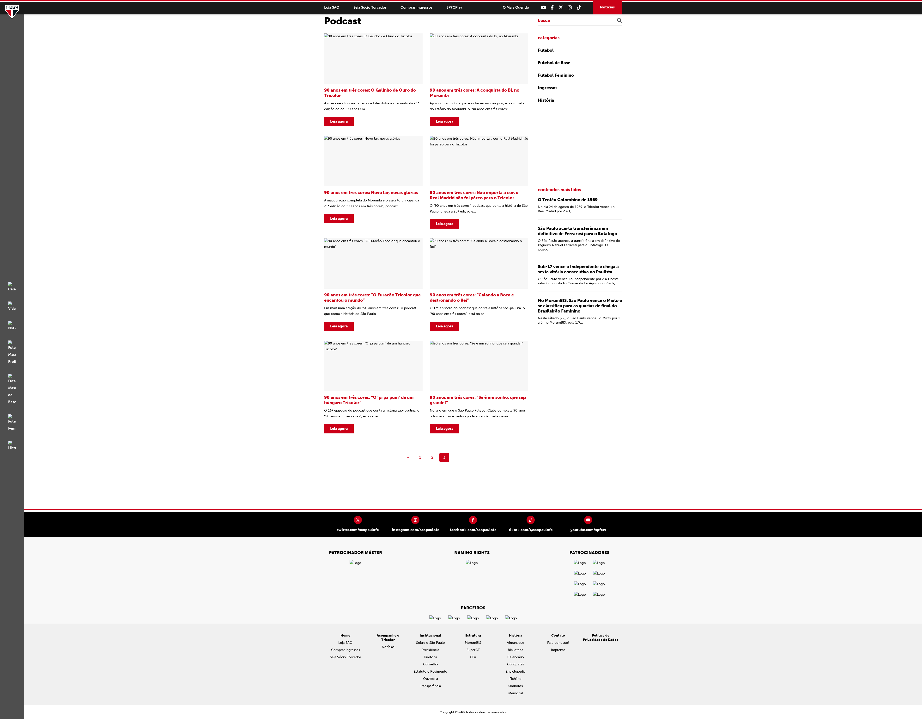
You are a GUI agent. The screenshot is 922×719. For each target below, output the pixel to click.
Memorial (515, 693)
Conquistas (515, 664)
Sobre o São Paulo (430, 643)
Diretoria (430, 657)
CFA (473, 657)
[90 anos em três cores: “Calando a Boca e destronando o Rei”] (479, 284)
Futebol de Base (554, 62)
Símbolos (515, 686)
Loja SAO (331, 7)
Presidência (430, 650)
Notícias (607, 7)
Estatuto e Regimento (430, 671)
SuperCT (473, 650)
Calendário (515, 657)
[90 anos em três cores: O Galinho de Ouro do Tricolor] (373, 79)
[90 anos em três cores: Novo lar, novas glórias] (373, 182)
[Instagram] (570, 7)
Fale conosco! (558, 643)
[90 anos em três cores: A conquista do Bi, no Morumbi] (479, 79)
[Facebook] (552, 7)
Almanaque (515, 643)
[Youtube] (543, 7)
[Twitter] (560, 7)
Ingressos (547, 87)
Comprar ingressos (416, 7)
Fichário (516, 679)
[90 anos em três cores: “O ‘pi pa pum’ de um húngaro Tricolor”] (373, 387)
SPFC (12, 12)
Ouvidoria (430, 679)
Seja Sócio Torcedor (369, 7)
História (546, 100)
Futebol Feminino (556, 75)
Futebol (546, 50)
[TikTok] (579, 7)
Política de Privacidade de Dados (600, 637)
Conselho (430, 664)
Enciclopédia (515, 671)
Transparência (430, 686)
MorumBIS (473, 643)
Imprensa (558, 650)
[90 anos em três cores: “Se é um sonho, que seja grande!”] (479, 387)
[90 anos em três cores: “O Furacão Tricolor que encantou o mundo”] (373, 284)
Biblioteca (515, 650)
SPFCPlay (454, 7)
